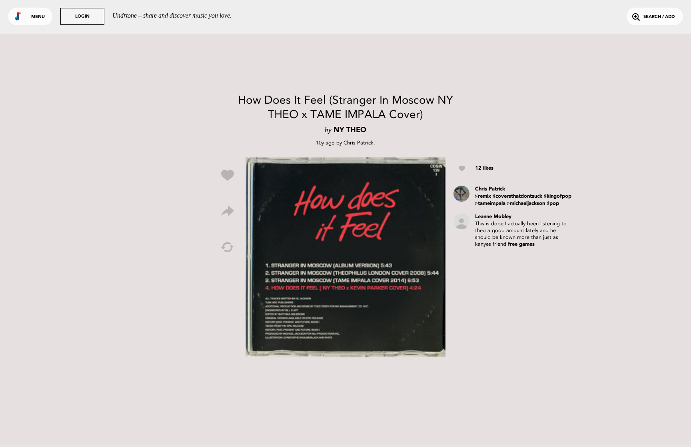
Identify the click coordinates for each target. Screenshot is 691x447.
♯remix (483, 196)
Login (82, 16)
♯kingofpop (557, 196)
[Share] (228, 211)
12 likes (484, 168)
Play (345, 257)
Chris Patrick (358, 143)
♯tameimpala (490, 203)
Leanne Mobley (493, 216)
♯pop (553, 203)
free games (521, 244)
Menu (38, 17)
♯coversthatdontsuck (517, 196)
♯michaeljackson (526, 203)
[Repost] (228, 247)
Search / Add (659, 17)
